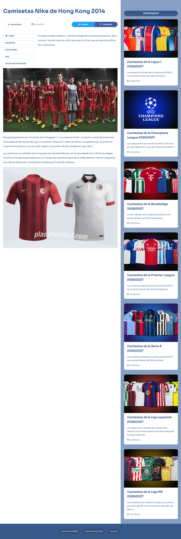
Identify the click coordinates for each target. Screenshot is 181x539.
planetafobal (16, 24)
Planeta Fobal (69, 531)
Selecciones (11, 50)
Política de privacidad (94, 531)
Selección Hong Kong (15, 64)
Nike (7, 57)
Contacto (114, 531)
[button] (67, 3)
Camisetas (10, 43)
